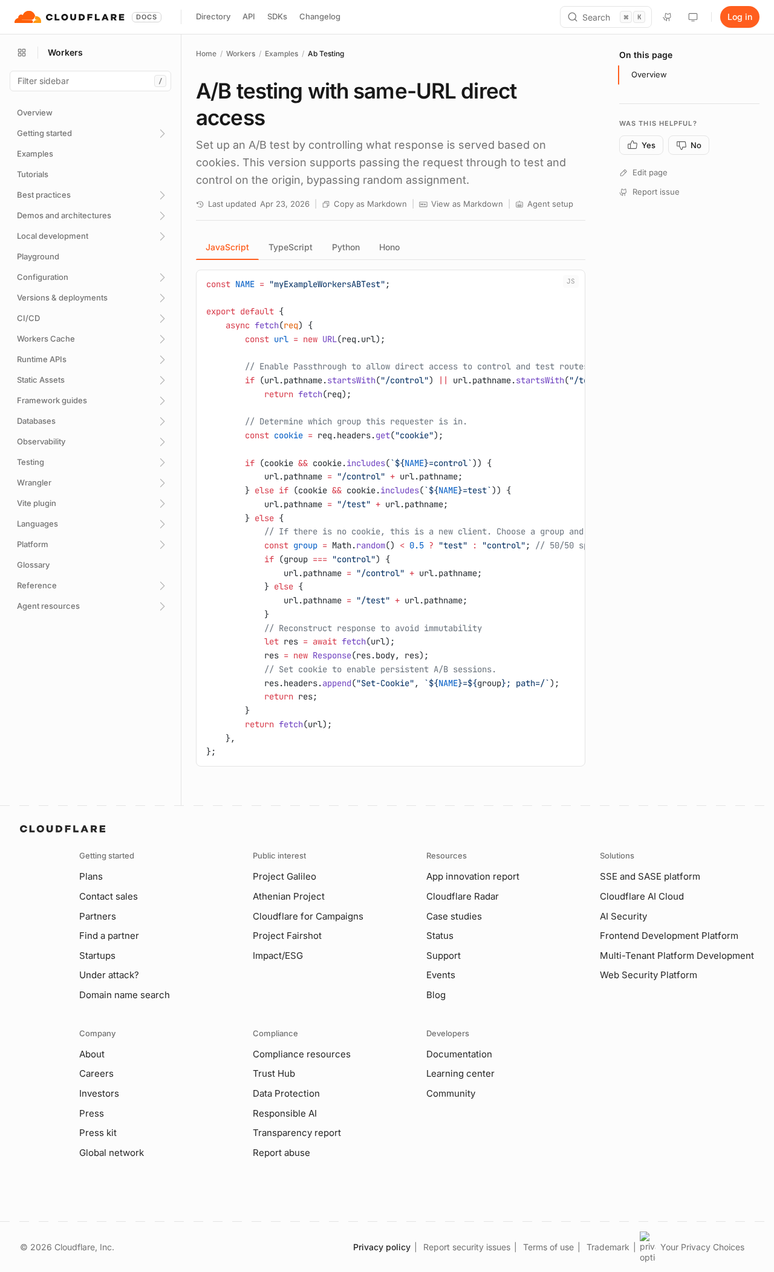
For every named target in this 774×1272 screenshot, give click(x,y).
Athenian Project (289, 896)
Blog (436, 995)
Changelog (319, 16)
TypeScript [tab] (290, 247)
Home (206, 53)
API (248, 16)
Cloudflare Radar (462, 896)
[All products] (22, 53)
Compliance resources (302, 1054)
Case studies (454, 916)
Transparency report (297, 1132)
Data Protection (286, 1093)
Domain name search (124, 995)
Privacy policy (382, 1247)
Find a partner (109, 935)
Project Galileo (284, 876)
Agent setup (550, 204)
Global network (111, 1152)
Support (443, 955)
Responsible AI (285, 1113)
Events (440, 975)
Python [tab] (346, 247)
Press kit (98, 1132)
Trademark (608, 1247)
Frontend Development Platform (669, 935)
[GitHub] (667, 17)
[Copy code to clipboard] (571, 283)
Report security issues (466, 1247)
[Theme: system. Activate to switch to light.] (693, 17)
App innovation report (472, 876)
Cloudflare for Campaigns (308, 916)
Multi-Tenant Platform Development (677, 955)
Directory (213, 16)
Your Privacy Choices (702, 1247)
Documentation (459, 1054)
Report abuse (281, 1152)
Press (91, 1113)
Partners (97, 916)
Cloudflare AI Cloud (642, 896)
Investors (99, 1093)
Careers (96, 1073)
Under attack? (109, 975)
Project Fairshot (287, 935)
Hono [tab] (389, 247)
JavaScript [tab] (227, 247)
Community (450, 1093)
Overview (649, 74)
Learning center (460, 1073)
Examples (281, 53)
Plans (91, 876)
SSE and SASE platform (650, 876)
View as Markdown (467, 204)
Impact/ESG (278, 955)
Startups (97, 955)
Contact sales (108, 896)
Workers (240, 53)
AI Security (623, 916)
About (92, 1054)
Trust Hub (274, 1073)
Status (440, 935)
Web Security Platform (648, 975)
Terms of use (548, 1247)
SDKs (277, 16)
